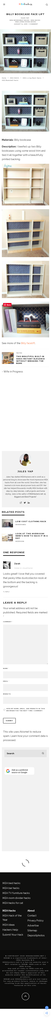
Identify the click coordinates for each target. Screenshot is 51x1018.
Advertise (33, 925)
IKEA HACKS (35, 20)
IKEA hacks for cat (12, 902)
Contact (31, 915)
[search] (43, 753)
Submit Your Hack (12, 934)
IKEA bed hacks (11, 883)
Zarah (17, 563)
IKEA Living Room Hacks (25, 22)
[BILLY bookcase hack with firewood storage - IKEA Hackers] (8, 358)
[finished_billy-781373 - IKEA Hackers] (25, 133)
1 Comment (33, 24)
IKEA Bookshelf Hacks (19, 20)
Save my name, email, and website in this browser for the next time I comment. (25, 709)
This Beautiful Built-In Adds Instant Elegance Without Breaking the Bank (30, 359)
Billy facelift (28, 343)
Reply (7, 592)
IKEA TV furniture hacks (16, 893)
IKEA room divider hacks (16, 897)
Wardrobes (20, 524)
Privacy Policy (35, 920)
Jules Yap (25, 18)
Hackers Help (10, 929)
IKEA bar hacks (10, 888)
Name (6, 668)
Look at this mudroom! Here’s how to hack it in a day (31, 535)
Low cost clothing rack (30, 521)
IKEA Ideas (8, 924)
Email (6, 681)
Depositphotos (36, 935)
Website (7, 694)
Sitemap (32, 930)
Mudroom (19, 541)
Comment (8, 621)
